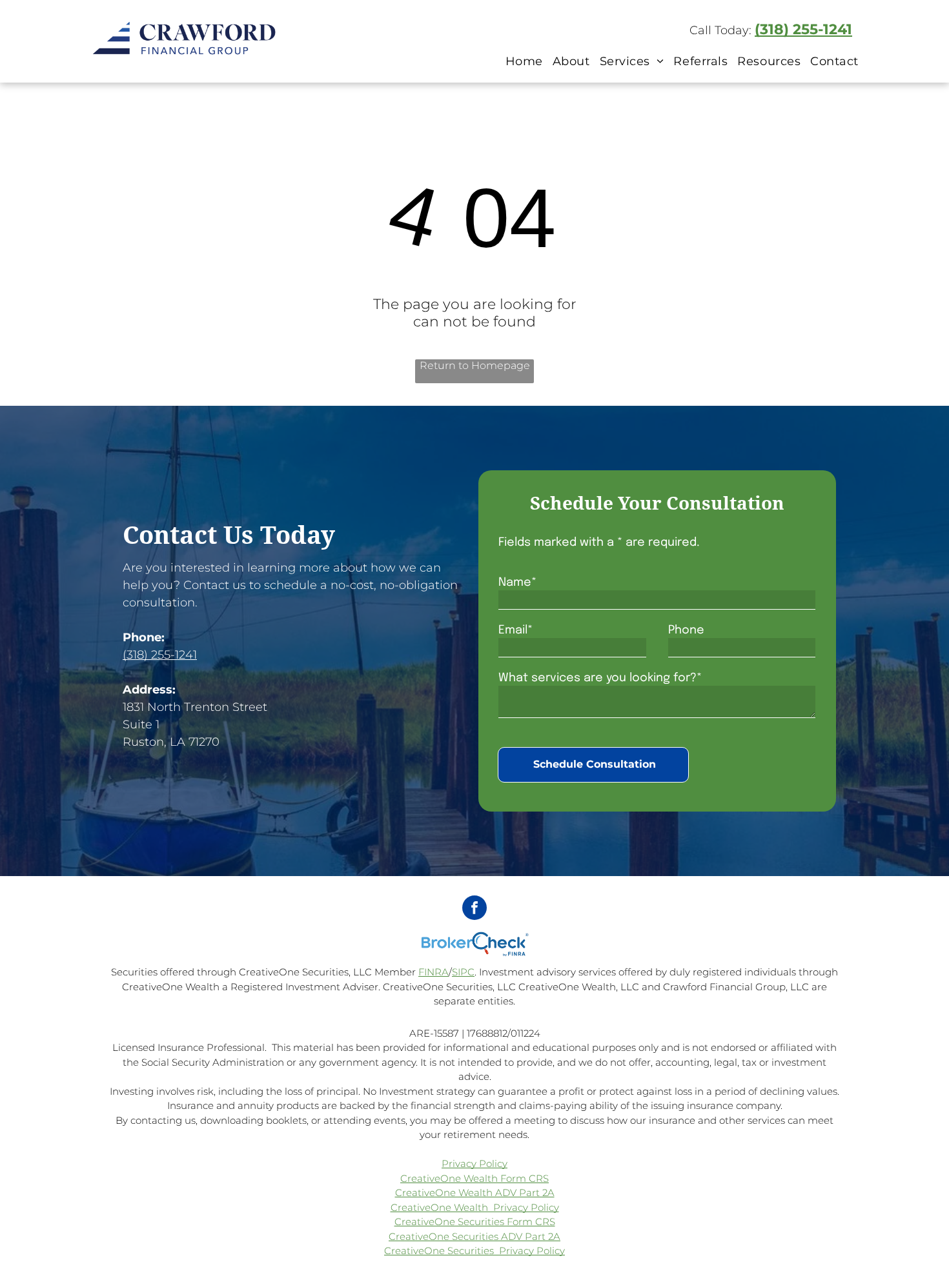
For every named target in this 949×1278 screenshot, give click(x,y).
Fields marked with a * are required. (599, 542)
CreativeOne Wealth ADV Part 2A (475, 1192)
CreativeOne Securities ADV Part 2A (474, 1236)
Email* (515, 630)
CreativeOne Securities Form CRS (474, 1221)
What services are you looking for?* (600, 678)
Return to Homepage (475, 365)
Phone (686, 630)
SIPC (463, 972)
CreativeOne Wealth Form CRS (474, 1178)
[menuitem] (522, 61)
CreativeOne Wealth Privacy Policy (475, 1207)
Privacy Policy (474, 1163)
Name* (517, 582)
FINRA (433, 972)
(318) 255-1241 (803, 29)
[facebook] (474, 909)
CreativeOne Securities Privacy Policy (474, 1250)
